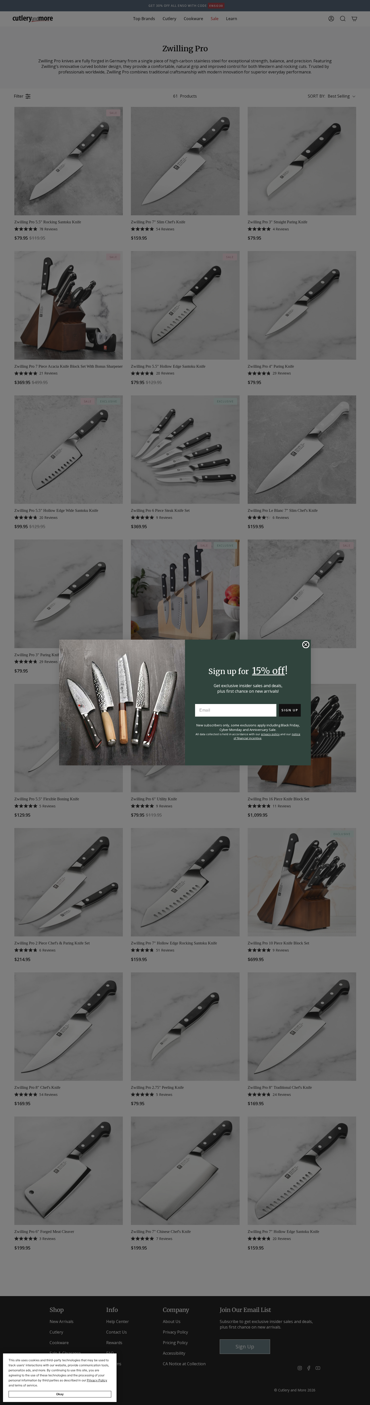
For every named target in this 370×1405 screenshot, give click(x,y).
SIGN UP (289, 710)
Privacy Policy (97, 1380)
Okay (60, 1394)
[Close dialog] (306, 645)
